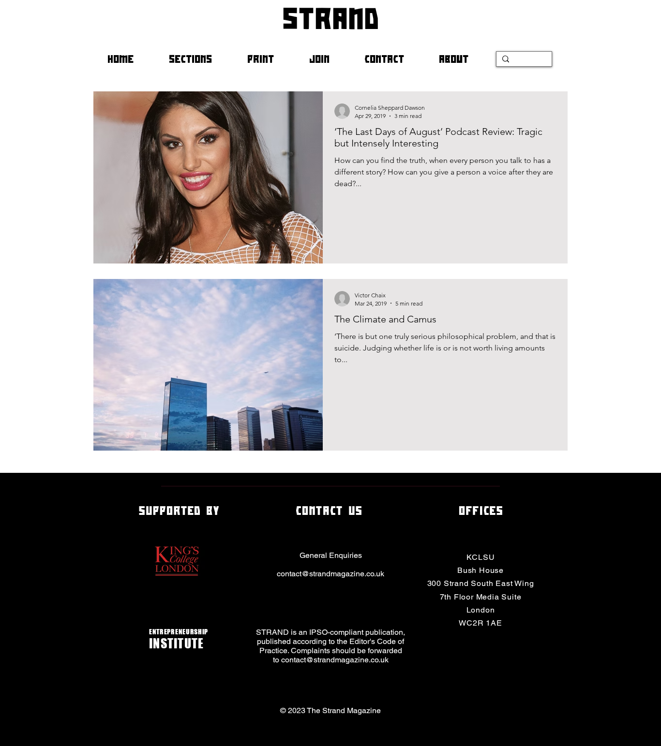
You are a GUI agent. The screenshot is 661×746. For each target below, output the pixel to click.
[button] (201, 59)
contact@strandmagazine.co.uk (330, 573)
